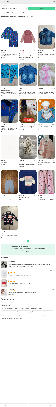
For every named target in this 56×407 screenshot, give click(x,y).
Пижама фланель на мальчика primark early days (9, 55)
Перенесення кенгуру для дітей (9, 302)
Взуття (28, 315)
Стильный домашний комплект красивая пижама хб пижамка (9, 93)
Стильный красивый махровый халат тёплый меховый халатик (46, 93)
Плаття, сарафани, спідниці (9, 315)
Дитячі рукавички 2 (42, 302)
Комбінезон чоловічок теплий (27, 164)
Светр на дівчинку (24, 197)
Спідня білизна (18, 318)
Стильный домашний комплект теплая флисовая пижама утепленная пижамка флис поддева (9, 129)
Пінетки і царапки (48, 312)
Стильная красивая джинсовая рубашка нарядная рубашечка (27, 93)
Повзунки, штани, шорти (23, 312)
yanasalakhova (11, 280)
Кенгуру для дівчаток (24, 302)
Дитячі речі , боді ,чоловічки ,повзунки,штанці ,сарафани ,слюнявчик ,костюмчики (26, 127)
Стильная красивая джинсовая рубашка (46, 55)
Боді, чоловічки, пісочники (9, 312)
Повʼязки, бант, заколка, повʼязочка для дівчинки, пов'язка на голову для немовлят (29, 264)
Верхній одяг (21, 315)
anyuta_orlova (11, 271)
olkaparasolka (11, 261)
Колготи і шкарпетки (7, 318)
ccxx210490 (11, 289)
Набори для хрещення (7, 308)
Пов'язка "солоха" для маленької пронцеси (19, 283)
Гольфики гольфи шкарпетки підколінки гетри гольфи (22, 292)
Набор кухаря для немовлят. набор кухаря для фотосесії (45, 127)
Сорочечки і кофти (37, 312)
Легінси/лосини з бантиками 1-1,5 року (46, 200)
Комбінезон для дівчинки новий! (46, 162)
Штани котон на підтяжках (8, 199)
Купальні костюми (48, 315)
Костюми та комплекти (37, 308)
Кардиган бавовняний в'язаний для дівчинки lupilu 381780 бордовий (27, 56)
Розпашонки (4, 162)
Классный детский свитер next (9, 235)
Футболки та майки (37, 315)
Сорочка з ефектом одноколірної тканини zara (20, 274)
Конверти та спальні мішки (22, 308)
